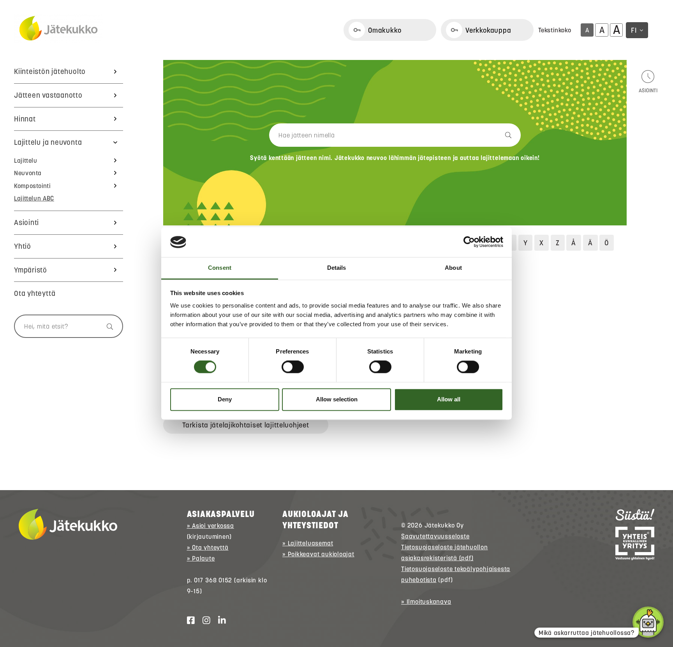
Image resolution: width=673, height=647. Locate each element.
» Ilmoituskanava (426, 601)
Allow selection (337, 399)
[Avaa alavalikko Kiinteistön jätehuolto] (115, 71)
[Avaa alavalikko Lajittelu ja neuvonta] (115, 142)
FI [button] (634, 30)
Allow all (448, 399)
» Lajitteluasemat (307, 543)
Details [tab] (336, 267)
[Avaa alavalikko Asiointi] (115, 222)
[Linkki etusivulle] (58, 29)
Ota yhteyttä (34, 293)
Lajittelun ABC (34, 198)
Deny (225, 399)
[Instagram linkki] (203, 620)
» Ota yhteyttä (208, 547)
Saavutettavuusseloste (435, 536)
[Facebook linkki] (188, 620)
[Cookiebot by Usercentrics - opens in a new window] (469, 242)
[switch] (293, 367)
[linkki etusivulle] (68, 524)
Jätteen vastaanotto (48, 95)
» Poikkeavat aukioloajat (318, 554)
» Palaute (201, 558)
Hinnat (25, 118)
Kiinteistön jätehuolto (50, 71)
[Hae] (106, 326)
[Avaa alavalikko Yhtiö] (115, 246)
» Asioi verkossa (210, 525)
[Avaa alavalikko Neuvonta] (115, 173)
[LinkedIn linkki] (219, 620)
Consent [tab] (219, 267)
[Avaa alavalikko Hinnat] (115, 119)
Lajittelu (25, 160)
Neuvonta (28, 173)
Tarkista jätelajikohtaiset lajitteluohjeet (245, 424)
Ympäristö (30, 269)
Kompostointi (32, 186)
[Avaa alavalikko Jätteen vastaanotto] (115, 95)
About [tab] (453, 267)
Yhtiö (22, 246)
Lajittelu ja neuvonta (48, 142)
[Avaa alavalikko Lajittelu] (115, 160)
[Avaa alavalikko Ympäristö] (115, 270)
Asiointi (26, 222)
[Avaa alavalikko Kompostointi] (115, 185)
